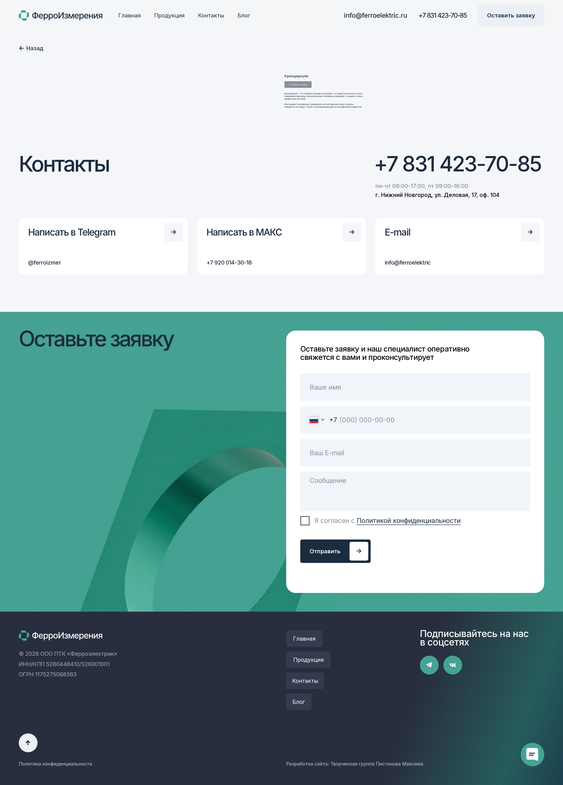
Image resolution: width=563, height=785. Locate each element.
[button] (511, 15)
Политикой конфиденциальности (409, 521)
